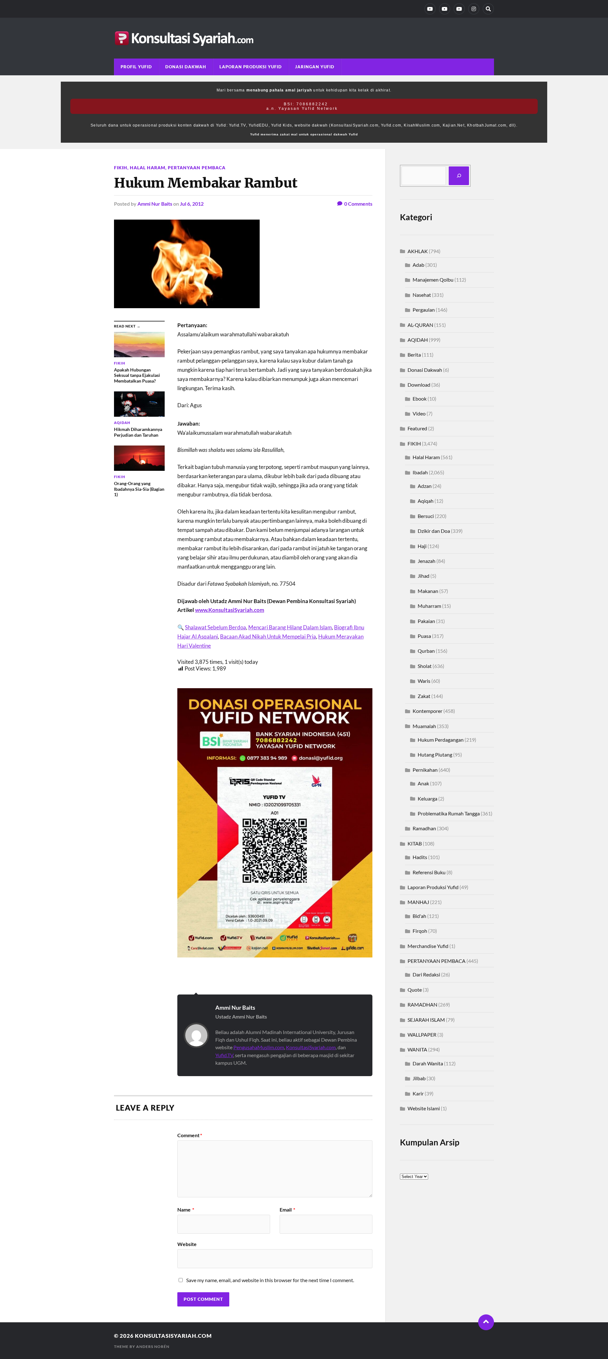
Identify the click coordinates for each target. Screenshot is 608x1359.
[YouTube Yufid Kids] (459, 9)
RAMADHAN (422, 1004)
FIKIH (120, 167)
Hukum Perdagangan (441, 740)
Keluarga (427, 798)
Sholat (425, 666)
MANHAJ (418, 902)
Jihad (423, 576)
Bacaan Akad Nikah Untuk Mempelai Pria (268, 636)
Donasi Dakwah (185, 66)
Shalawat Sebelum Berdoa (215, 627)
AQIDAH (418, 340)
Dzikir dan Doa (434, 531)
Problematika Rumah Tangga (449, 813)
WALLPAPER (422, 1035)
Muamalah (424, 726)
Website (187, 1244)
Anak (423, 783)
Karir (418, 1093)
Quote (415, 990)
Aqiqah (426, 501)
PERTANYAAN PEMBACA (196, 167)
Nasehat (422, 295)
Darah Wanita (428, 1063)
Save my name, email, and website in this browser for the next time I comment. (270, 1280)
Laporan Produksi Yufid (250, 66)
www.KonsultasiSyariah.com (229, 610)
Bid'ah (419, 916)
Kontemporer (427, 711)
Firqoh (420, 931)
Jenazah (426, 561)
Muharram (429, 606)
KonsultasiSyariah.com (311, 1047)
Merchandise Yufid (428, 946)
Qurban (426, 651)
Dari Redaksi (426, 974)
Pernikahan (425, 770)
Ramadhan (424, 828)
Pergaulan (424, 310)
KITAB (415, 843)
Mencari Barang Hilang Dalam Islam (290, 627)
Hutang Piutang (435, 754)
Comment (189, 1135)
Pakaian (426, 621)
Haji (422, 546)
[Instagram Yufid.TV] (473, 9)
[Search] (488, 9)
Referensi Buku (429, 872)
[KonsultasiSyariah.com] (304, 38)
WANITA (417, 1049)
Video (419, 413)
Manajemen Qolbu (433, 280)
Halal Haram (147, 167)
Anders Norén (152, 1346)
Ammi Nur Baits (154, 204)
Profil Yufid (136, 66)
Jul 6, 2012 (192, 204)
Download (419, 385)
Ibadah (420, 472)
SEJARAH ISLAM (426, 1020)
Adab (418, 265)
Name (185, 1209)
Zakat (424, 696)
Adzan (425, 486)
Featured (417, 428)
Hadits (420, 857)
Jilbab (419, 1078)
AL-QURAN (420, 325)
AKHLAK (418, 251)
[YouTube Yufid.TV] (430, 9)
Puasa (424, 636)
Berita (414, 355)
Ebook (420, 399)
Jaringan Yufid (314, 66)
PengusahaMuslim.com (258, 1047)
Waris (424, 681)
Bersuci (426, 516)
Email (287, 1209)
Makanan (428, 591)
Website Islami (424, 1108)
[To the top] (486, 1322)
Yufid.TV (224, 1055)
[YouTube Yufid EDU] (444, 9)
